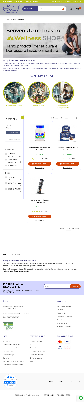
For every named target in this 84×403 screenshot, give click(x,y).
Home (8, 19)
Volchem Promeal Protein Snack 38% (67, 149)
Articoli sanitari (62, 320)
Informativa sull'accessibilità (13, 365)
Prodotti (30, 9)
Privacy (51, 381)
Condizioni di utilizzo (37, 355)
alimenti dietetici (38, 106)
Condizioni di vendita (37, 351)
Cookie (60, 381)
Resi (31, 361)
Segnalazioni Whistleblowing (13, 361)
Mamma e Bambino (64, 327)
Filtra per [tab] (11, 119)
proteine (12, 165)
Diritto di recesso (36, 358)
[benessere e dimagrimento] (63, 92)
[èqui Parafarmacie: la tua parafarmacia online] (11, 8)
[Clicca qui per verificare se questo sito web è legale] (8, 326)
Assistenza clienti (36, 341)
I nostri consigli (8, 355)
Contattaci (7, 358)
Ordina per (54, 118)
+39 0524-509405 (74, 1)
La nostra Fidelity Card (11, 348)
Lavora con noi (8, 351)
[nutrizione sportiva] (14, 92)
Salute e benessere (64, 306)
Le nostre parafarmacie (11, 344)
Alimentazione (62, 313)
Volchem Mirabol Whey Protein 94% (40, 149)
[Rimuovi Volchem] (13, 128)
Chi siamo (6, 341)
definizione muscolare (14, 161)
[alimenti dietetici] (38, 92)
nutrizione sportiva (14, 106)
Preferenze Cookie (74, 381)
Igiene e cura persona (65, 316)
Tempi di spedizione (37, 348)
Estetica (60, 310)
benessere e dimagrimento (63, 107)
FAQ (31, 344)
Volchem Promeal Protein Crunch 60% (40, 201)
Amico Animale (62, 323)
